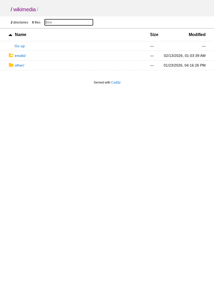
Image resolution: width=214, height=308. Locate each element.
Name (20, 34)
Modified (197, 34)
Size (154, 34)
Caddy (116, 82)
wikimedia (24, 9)
